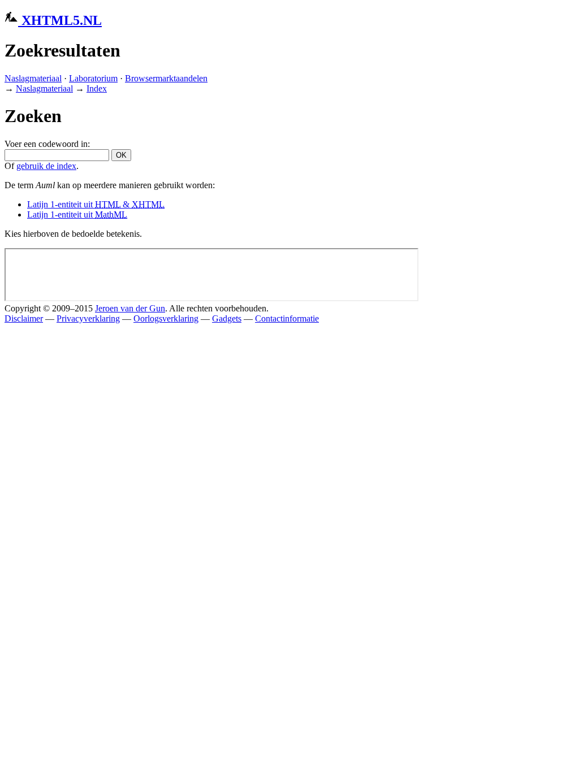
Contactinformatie (287, 318)
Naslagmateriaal (33, 78)
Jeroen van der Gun (130, 308)
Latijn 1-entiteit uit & (96, 204)
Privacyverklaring (88, 318)
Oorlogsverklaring (165, 318)
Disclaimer (24, 318)
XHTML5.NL (60, 20)
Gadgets (226, 318)
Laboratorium (93, 78)
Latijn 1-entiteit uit (77, 214)
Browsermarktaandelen (166, 78)
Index (97, 88)
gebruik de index (46, 166)
